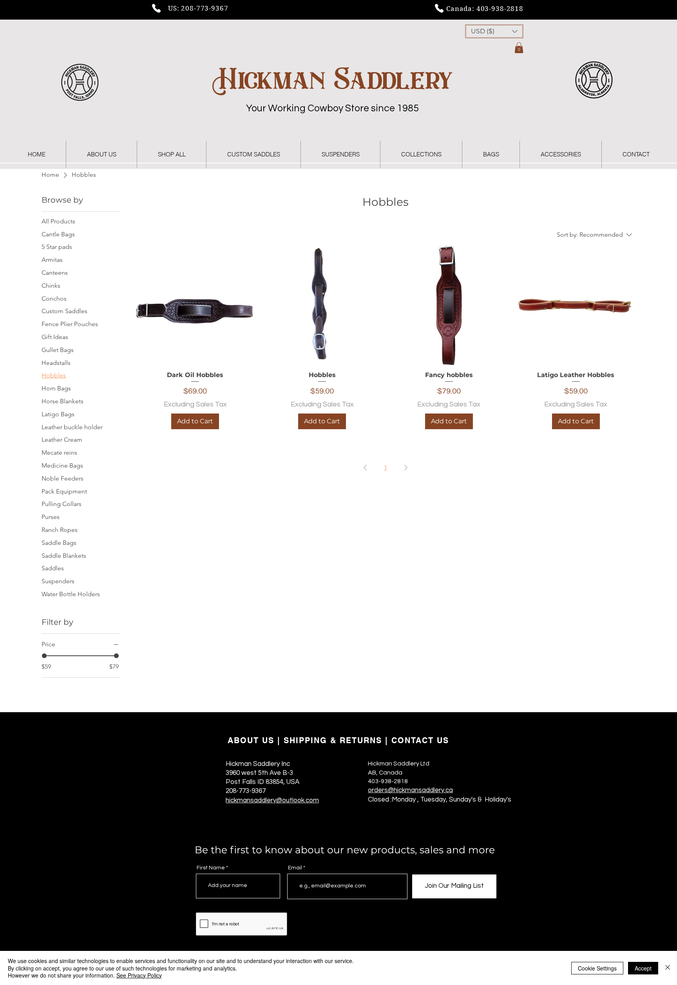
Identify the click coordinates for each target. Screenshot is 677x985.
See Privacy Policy (139, 975)
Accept (643, 968)
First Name (211, 868)
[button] (494, 31)
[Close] (667, 968)
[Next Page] (406, 467)
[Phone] (156, 8)
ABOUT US (251, 740)
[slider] (44, 655)
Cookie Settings (597, 968)
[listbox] (494, 31)
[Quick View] (195, 305)
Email (295, 868)
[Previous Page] (365, 467)
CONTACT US (420, 740)
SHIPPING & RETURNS (333, 740)
